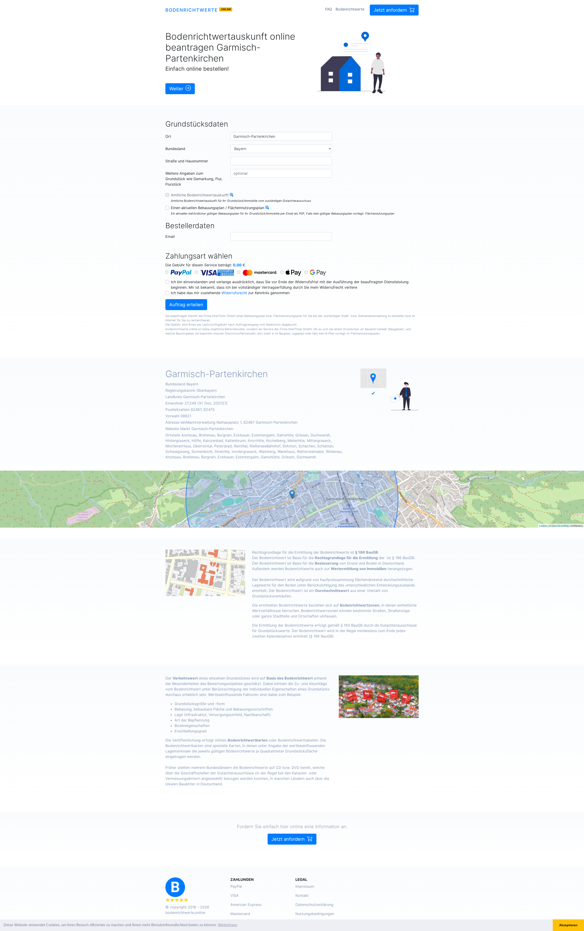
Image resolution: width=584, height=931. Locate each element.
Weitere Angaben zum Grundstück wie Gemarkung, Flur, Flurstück (193, 179)
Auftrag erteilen (186, 304)
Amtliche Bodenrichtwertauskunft (200, 195)
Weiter (177, 88)
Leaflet (543, 525)
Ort (168, 136)
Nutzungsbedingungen (314, 913)
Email (170, 236)
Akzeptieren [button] (568, 925)
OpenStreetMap (560, 525)
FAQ (328, 9)
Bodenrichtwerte (191, 10)
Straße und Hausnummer (186, 161)
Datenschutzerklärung (314, 904)
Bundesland (175, 148)
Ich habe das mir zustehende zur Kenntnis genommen (230, 292)
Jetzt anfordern (391, 10)
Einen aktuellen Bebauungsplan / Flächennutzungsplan (217, 207)
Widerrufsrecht (234, 292)
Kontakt (302, 895)
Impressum (304, 886)
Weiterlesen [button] (227, 925)
